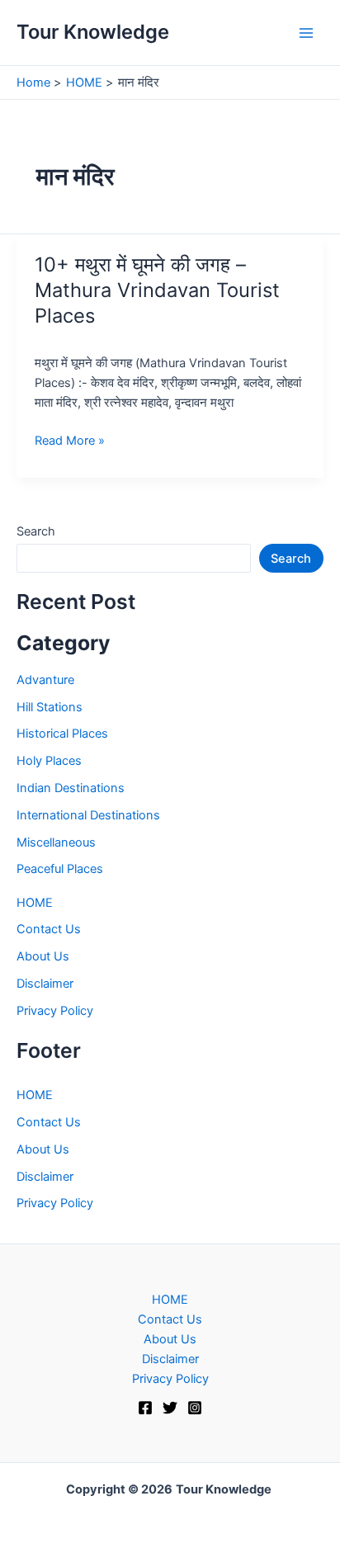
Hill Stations (50, 707)
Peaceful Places (60, 868)
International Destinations (88, 815)
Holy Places (49, 760)
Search (36, 531)
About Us (43, 956)
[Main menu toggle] (306, 33)
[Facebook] (145, 1407)
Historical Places (62, 733)
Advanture (45, 679)
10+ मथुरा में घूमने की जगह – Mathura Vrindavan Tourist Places (157, 290)
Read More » (70, 441)
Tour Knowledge (93, 32)
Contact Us (49, 929)
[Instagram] (194, 1407)
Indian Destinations (71, 788)
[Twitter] (170, 1407)
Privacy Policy (55, 1010)
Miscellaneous (56, 842)
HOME (35, 902)
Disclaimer (45, 983)
